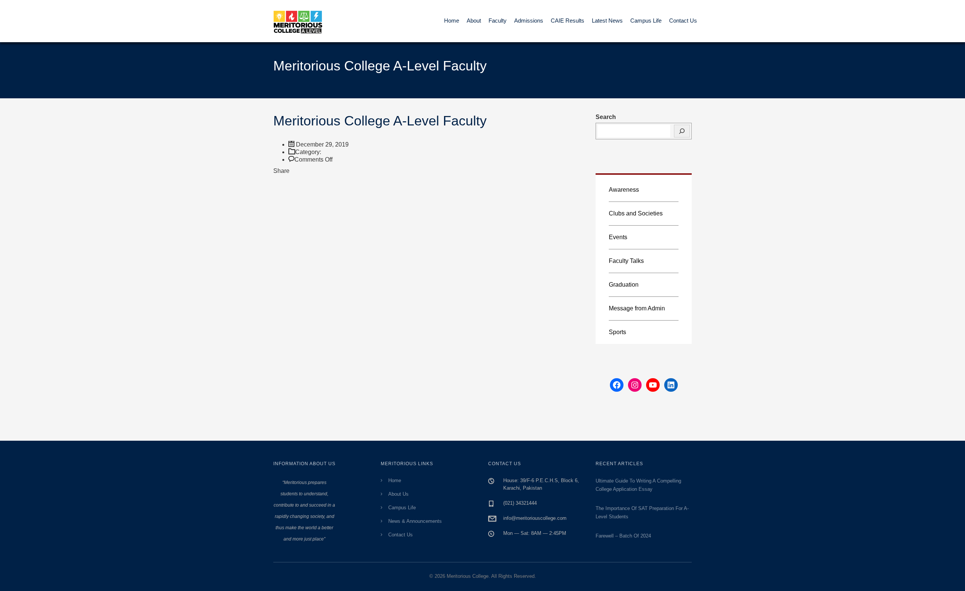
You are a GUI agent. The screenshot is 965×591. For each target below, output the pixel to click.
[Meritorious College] (301, 21)
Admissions (528, 20)
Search (606, 117)
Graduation (624, 284)
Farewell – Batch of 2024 (623, 536)
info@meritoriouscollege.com (535, 518)
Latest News (607, 20)
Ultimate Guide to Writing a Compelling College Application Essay (638, 485)
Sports (617, 332)
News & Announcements (415, 521)
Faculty (498, 20)
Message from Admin (637, 308)
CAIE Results (567, 20)
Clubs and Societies (636, 213)
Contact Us (683, 20)
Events (618, 237)
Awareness (624, 189)
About (474, 20)
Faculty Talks (626, 261)
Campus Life (646, 20)
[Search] (682, 131)
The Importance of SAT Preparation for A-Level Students (642, 512)
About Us (398, 494)
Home (451, 20)
